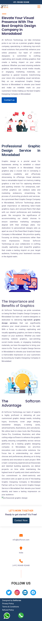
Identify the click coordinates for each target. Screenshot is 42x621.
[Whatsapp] (8, 615)
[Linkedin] (25, 593)
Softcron (17, 600)
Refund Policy (8, 610)
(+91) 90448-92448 (21, 565)
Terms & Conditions (10, 607)
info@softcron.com (21, 540)
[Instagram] (17, 593)
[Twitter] (9, 593)
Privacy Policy (8, 603)
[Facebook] (33, 593)
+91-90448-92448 (21, 2)
